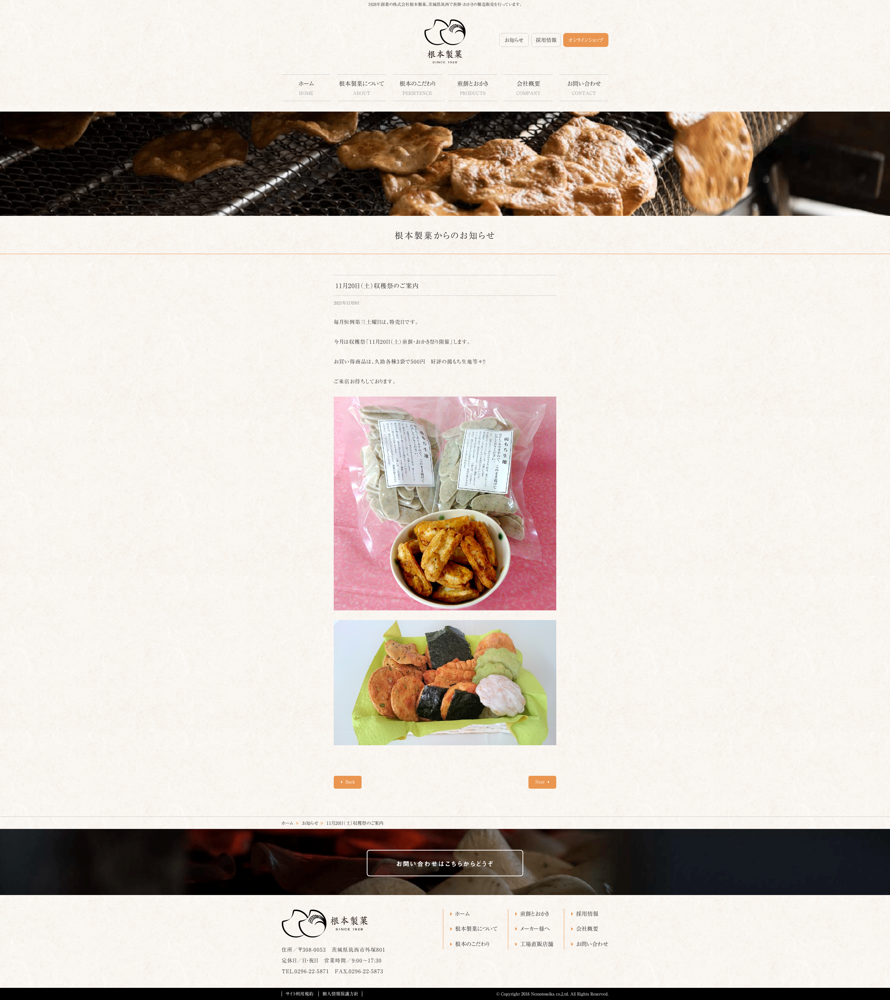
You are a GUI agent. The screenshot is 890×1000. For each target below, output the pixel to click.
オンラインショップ (585, 40)
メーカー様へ (535, 929)
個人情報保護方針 (340, 994)
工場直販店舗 (536, 944)
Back (349, 782)
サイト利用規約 (299, 994)
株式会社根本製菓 (445, 41)
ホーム (306, 88)
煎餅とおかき (472, 88)
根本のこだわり (417, 88)
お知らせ (514, 40)
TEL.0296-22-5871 (305, 971)
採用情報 (546, 40)
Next (540, 782)
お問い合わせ (584, 88)
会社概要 (528, 88)
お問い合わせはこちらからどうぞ (445, 864)
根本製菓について (361, 88)
